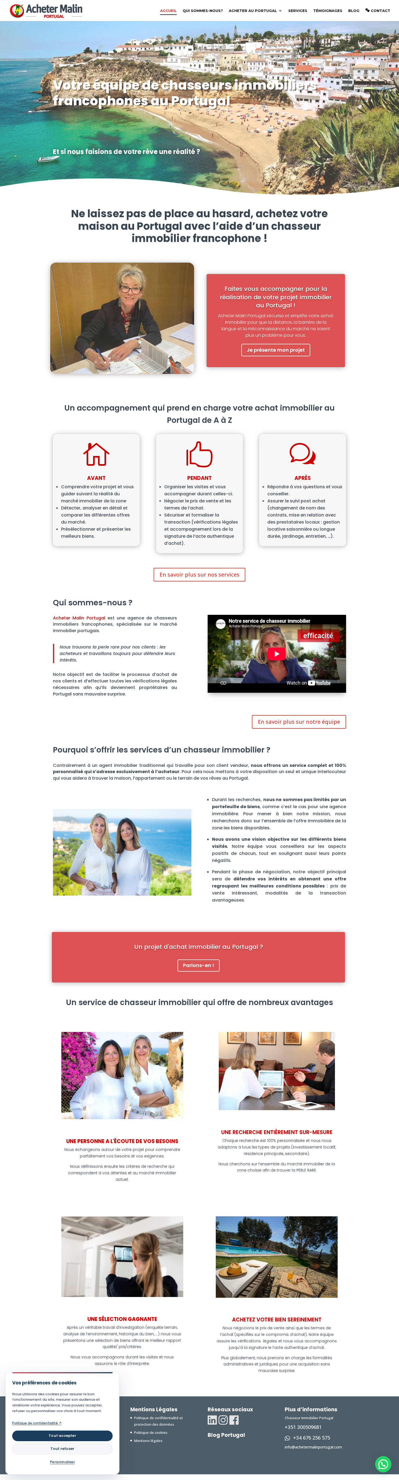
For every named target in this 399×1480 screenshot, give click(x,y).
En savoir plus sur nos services (199, 574)
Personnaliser (62, 1462)
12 (149, 362)
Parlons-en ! (198, 965)
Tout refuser (62, 1448)
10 (139, 362)
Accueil (168, 11)
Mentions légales (148, 1440)
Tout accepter (62, 1435)
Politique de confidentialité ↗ (37, 1423)
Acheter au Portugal (253, 11)
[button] (383, 1464)
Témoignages (327, 11)
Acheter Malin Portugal (79, 618)
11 (144, 362)
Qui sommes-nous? (203, 11)
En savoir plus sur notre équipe (299, 721)
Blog (353, 11)
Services (297, 11)
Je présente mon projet (276, 350)
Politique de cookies (150, 1432)
